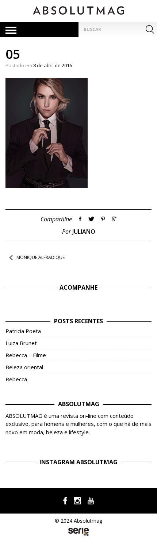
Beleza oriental (24, 367)
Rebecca (16, 379)
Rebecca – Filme (25, 355)
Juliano (83, 232)
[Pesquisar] (149, 29)
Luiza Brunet (21, 343)
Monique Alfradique (40, 257)
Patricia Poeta (23, 331)
